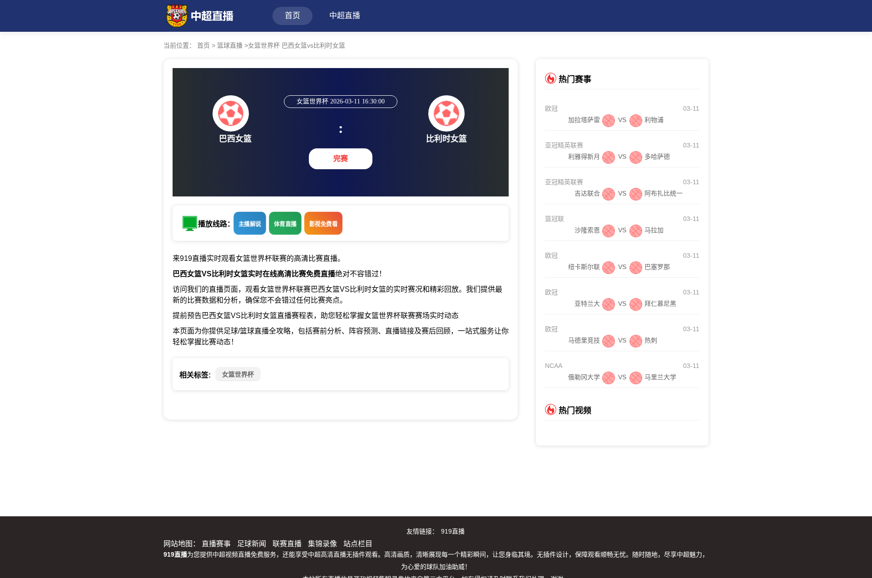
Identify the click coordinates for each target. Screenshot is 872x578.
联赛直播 (287, 544)
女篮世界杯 (238, 374)
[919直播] (198, 14)
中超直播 (344, 15)
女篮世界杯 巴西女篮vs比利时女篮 (296, 45)
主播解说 (250, 223)
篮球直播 (230, 45)
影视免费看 (323, 223)
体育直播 (285, 223)
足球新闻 (251, 544)
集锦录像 (322, 544)
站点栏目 (357, 544)
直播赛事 (216, 544)
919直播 (453, 531)
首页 (292, 15)
